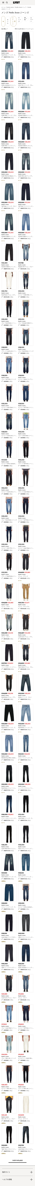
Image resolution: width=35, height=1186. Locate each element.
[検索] (7, 2)
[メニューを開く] (3, 2)
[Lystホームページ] (16, 2)
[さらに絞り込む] (3, 21)
